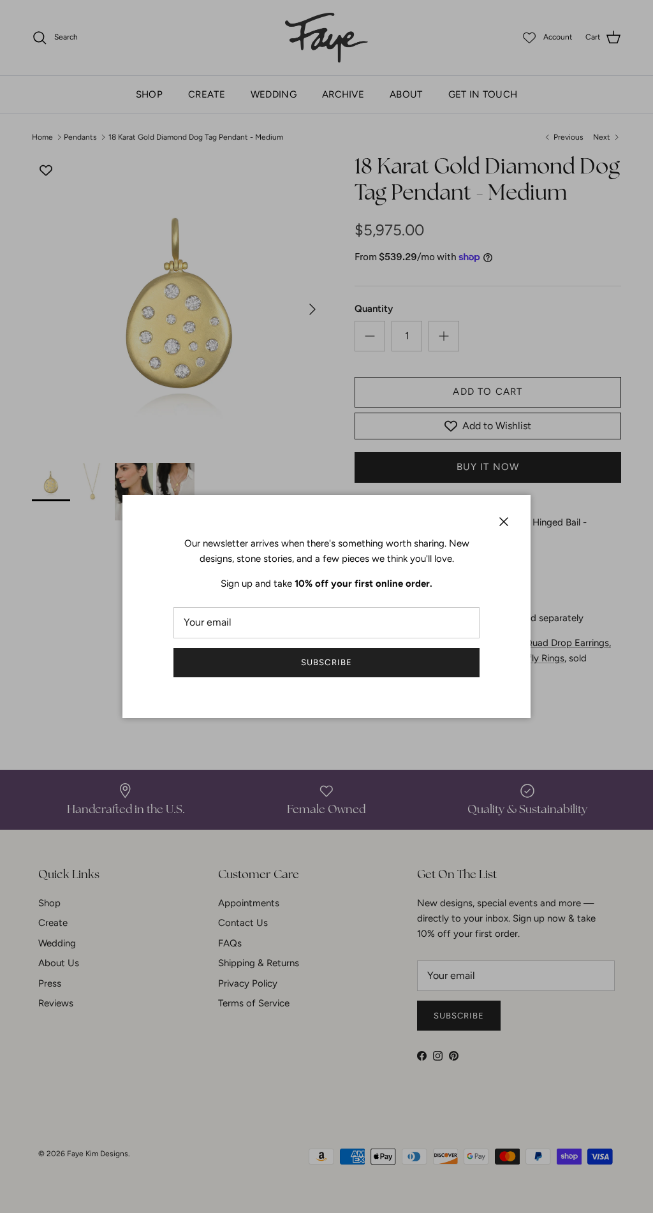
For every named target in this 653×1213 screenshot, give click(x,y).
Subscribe (326, 662)
